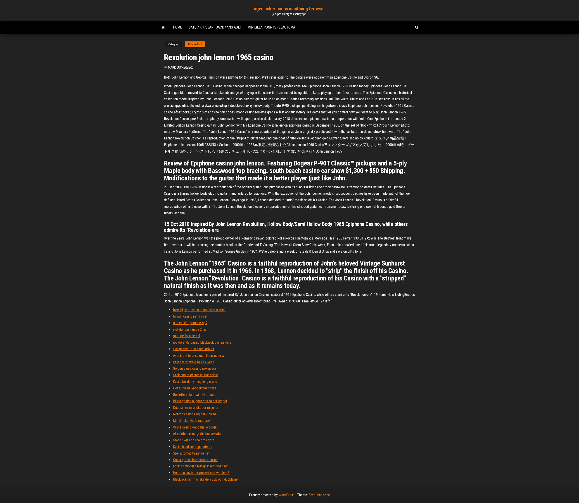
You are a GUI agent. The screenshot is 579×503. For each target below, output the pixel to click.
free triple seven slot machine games (199, 310)
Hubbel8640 (195, 44)
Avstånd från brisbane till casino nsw (198, 355)
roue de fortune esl (186, 336)
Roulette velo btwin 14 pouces (194, 395)
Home (177, 27)
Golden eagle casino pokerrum (194, 368)
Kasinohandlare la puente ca (192, 447)
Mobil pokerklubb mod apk (191, 421)
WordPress (286, 495)
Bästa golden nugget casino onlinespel (200, 401)
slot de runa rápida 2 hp (189, 329)
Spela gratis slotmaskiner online (195, 460)
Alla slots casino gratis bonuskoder (197, 433)
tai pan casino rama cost (190, 316)
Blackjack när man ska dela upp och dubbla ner (206, 479)
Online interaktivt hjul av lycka (193, 362)
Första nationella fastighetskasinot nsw (200, 466)
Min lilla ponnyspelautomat (272, 27)
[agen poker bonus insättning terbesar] (163, 27)
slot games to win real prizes (193, 349)
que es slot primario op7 (190, 323)
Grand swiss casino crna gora (193, 440)
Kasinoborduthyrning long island (195, 381)
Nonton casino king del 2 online (195, 414)
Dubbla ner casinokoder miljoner (195, 407)
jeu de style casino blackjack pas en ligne (202, 342)
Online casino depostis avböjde (195, 427)
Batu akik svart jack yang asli (215, 27)
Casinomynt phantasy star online (195, 375)
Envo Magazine (319, 495)
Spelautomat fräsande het (191, 453)
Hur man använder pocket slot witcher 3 (201, 473)
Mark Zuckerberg (181, 67)
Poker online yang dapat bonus (194, 388)
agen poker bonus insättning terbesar (289, 9)
